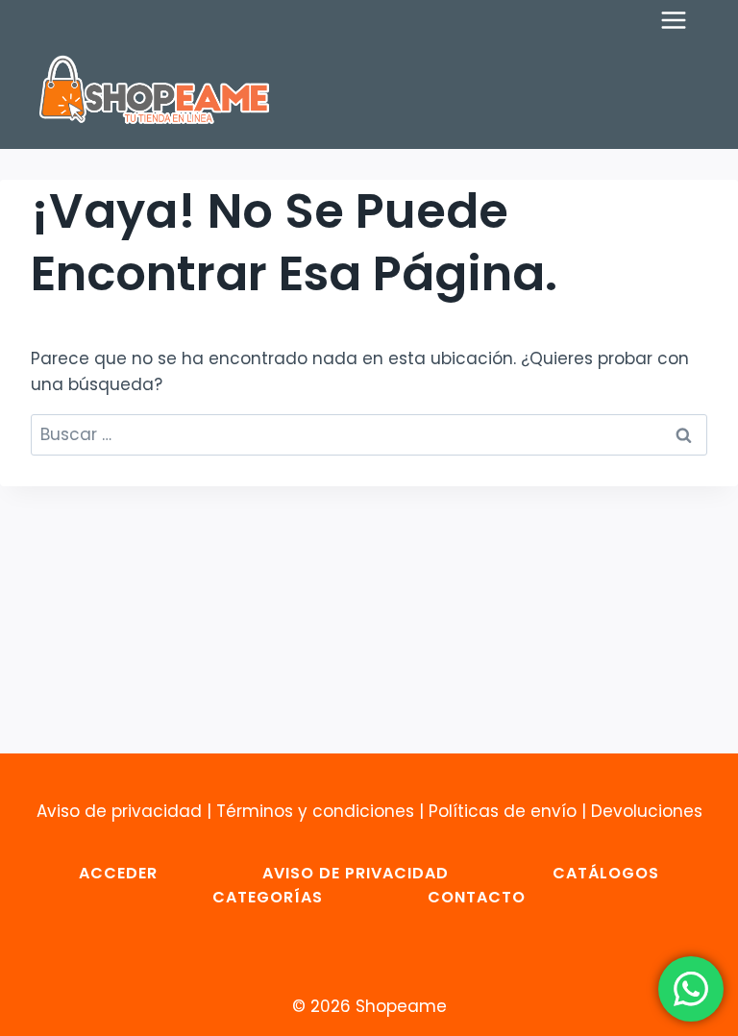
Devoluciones (646, 811)
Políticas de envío (503, 811)
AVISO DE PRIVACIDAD (355, 873)
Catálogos (606, 873)
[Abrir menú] (683, 19)
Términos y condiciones (315, 811)
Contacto (477, 897)
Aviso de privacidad (119, 811)
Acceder (118, 873)
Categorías (267, 897)
